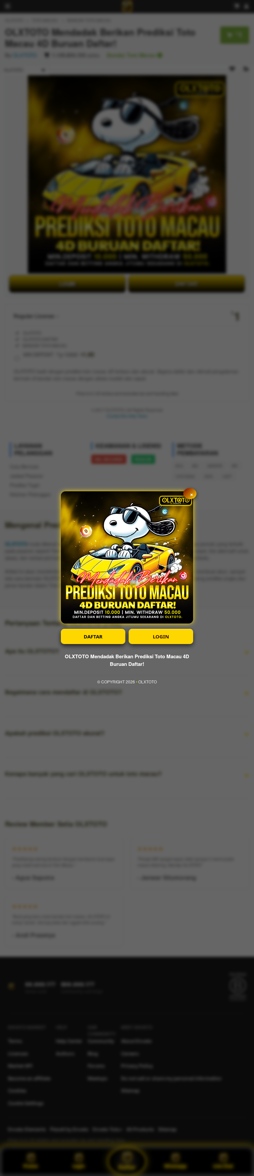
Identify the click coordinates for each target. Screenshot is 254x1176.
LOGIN (161, 636)
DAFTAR (93, 636)
